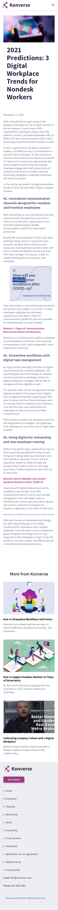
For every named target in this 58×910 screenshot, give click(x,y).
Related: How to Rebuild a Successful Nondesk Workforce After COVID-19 (24, 480)
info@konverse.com (20, 877)
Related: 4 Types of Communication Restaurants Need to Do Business (23, 330)
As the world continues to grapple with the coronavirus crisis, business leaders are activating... (28, 684)
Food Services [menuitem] (13, 838)
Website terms (13, 862)
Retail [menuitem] (8, 822)
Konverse (8, 337)
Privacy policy (12, 869)
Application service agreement (21, 854)
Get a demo (14, 779)
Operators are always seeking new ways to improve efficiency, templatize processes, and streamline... (28, 625)
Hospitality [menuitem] (11, 830)
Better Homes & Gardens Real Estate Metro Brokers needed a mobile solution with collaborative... (28, 745)
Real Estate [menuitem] (11, 814)
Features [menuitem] (10, 806)
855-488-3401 (18, 885)
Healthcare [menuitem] (11, 846)
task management (12, 396)
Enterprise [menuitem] (11, 798)
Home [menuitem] (8, 790)
